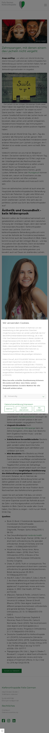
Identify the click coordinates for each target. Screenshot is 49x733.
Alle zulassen (39, 409)
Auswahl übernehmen (24, 409)
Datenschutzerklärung (14, 404)
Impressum (28, 404)
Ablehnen (9, 409)
